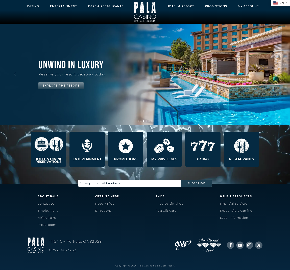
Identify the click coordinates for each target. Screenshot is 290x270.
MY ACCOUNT (248, 6)
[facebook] (230, 245)
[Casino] (203, 149)
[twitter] (258, 245)
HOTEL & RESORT (180, 6)
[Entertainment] (87, 149)
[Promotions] (125, 149)
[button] (15, 74)
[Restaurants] (241, 149)
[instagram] (249, 245)
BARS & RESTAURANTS (105, 6)
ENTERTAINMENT (63, 6)
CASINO (33, 6)
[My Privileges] (164, 149)
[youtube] (240, 245)
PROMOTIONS (216, 6)
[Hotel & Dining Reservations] (48, 149)
